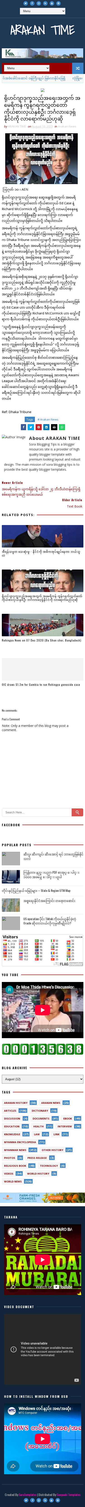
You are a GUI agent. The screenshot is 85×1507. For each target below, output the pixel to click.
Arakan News (67, 126)
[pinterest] (58, 3)
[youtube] (52, 3)
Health (38, 1126)
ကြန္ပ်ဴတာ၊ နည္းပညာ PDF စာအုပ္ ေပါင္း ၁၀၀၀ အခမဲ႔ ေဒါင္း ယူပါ (51, 874)
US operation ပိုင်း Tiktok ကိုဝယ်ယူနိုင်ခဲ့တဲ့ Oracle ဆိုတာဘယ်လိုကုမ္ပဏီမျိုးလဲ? (49, 921)
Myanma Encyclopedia (20, 1142)
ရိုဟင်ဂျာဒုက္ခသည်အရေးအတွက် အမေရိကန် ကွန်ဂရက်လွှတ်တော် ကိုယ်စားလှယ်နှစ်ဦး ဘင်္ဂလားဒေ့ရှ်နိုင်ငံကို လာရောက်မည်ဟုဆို (42, 598)
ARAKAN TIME (42, 30)
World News (13, 1181)
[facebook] (32, 3)
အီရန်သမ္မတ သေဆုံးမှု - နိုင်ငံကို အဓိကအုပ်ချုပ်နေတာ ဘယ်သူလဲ (41, 553)
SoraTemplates (27, 1494)
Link (56, 1134)
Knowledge (12, 1134)
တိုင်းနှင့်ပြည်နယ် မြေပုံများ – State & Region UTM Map (36, 890)
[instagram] (38, 3)
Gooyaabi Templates (68, 1494)
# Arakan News (48, 419)
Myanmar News (15, 1150)
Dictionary (40, 1110)
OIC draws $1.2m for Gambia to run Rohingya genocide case (41, 684)
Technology (49, 1165)
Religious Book (15, 1165)
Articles (10, 1110)
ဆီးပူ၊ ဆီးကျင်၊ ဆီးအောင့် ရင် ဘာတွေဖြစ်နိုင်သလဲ (53, 856)
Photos (9, 1158)
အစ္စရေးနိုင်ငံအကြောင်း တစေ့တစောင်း (49, 900)
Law (37, 1134)
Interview (65, 1126)
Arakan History (15, 1102)
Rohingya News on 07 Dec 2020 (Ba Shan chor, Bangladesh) (41, 640)
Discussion (12, 1118)
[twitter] (25, 3)
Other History (52, 1150)
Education (11, 1126)
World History (38, 1173)
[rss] (45, 3)
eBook (67, 1118)
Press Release (37, 1158)
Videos (8, 1173)
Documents (41, 1118)
